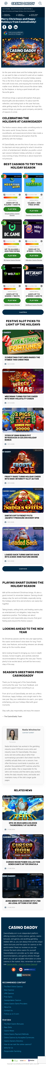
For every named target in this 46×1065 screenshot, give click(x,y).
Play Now (12, 209)
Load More (23, 312)
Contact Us (8, 1011)
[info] (20, 195)
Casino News (9, 1031)
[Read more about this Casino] (12, 182)
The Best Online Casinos (13, 987)
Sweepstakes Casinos (12, 1000)
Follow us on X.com (11, 1014)
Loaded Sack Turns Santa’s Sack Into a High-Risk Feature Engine (22, 556)
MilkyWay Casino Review (34, 260)
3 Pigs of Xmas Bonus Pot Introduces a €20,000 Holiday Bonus (21, 437)
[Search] (40, 3)
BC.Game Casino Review (12, 260)
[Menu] (6, 3)
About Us (7, 1007)
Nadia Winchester (34, 15)
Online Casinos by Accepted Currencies (19, 1038)
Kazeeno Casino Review (34, 215)
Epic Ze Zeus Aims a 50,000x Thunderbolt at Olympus (23, 824)
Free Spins (8, 997)
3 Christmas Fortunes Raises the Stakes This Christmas (22, 358)
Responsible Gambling (12, 1051)
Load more (23, 569)
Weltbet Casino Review (12, 305)
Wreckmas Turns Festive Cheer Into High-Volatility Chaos (21, 397)
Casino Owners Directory (13, 1041)
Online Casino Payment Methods (16, 1034)
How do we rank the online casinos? (17, 1044)
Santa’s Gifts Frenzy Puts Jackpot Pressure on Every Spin (22, 516)
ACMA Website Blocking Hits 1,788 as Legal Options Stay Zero (23, 902)
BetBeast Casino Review (34, 305)
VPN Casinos (9, 993)
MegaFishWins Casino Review (12, 214)
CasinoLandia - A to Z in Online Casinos (22, 964)
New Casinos (9, 990)
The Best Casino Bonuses (14, 1024)
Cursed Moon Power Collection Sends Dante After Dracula (23, 863)
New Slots (8, 1027)
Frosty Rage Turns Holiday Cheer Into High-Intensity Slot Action (23, 478)
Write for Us (8, 1048)
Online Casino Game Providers (15, 1004)
